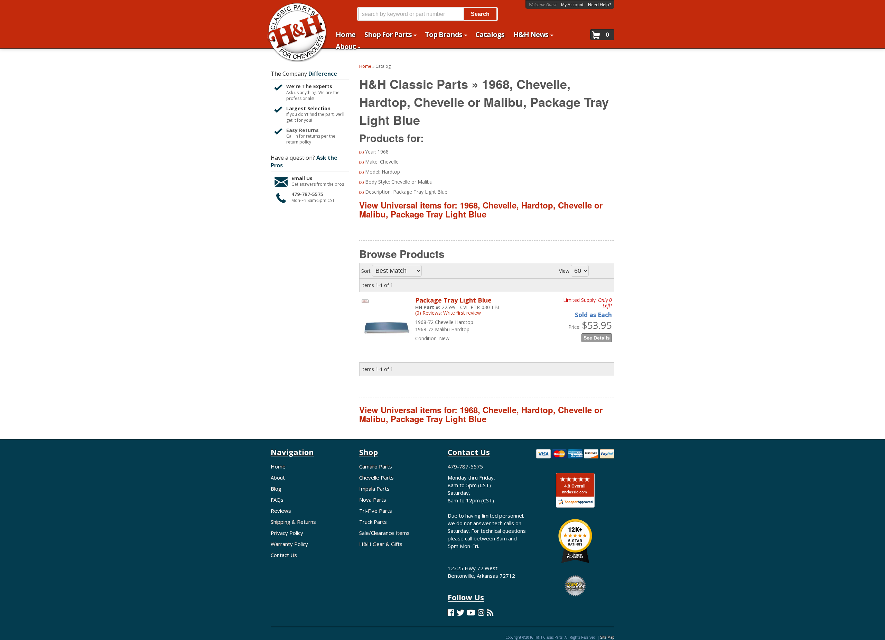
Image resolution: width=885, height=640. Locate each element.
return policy (298, 142)
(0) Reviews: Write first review (448, 312)
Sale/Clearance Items (384, 532)
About (278, 477)
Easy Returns (302, 130)
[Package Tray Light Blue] (387, 346)
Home (278, 466)
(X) (361, 152)
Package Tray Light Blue (453, 300)
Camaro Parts (375, 466)
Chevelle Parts (376, 477)
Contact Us (284, 554)
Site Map (607, 637)
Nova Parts (372, 499)
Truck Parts (373, 521)
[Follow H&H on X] (460, 612)
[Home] (293, 9)
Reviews (281, 510)
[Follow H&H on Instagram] (481, 612)
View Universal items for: (481, 209)
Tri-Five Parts (375, 510)
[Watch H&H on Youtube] (471, 612)
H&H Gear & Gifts (380, 543)
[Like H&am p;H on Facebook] (451, 612)
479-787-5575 (307, 194)
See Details (597, 338)
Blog (276, 488)
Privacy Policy (287, 532)
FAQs (277, 499)
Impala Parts (374, 488)
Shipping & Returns (293, 521)
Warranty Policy (289, 543)
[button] (427, 14)
